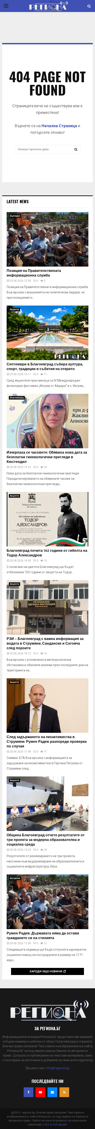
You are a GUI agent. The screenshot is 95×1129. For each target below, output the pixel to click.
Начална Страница (59, 125)
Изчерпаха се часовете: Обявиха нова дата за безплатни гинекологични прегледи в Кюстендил (47, 457)
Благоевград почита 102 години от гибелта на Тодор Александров (47, 553)
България (15, 216)
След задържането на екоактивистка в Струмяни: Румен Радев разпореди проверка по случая (47, 741)
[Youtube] (40, 1092)
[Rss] (64, 1092)
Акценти (14, 309)
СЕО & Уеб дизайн (55, 1124)
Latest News (17, 201)
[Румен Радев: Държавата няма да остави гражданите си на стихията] (47, 901)
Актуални (15, 878)
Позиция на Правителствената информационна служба (34, 273)
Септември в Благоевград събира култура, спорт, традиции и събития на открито (45, 366)
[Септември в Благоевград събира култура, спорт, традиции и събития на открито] (47, 333)
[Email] (52, 1092)
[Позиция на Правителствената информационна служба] (47, 239)
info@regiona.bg (57, 1068)
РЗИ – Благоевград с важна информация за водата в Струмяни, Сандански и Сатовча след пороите (45, 643)
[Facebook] (28, 1092)
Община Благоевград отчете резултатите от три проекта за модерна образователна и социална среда (46, 840)
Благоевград (17, 397)
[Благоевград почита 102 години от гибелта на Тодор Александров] (47, 519)
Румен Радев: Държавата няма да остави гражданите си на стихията (43, 935)
